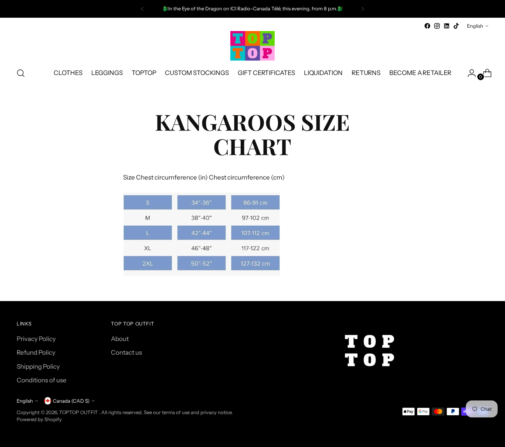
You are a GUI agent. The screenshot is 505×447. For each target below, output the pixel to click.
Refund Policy (36, 352)
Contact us (126, 352)
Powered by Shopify (39, 419)
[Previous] (142, 9)
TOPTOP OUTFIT (79, 412)
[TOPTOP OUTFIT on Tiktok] (456, 26)
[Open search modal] (20, 73)
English (475, 26)
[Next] (363, 9)
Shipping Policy (38, 366)
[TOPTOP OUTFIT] (252, 46)
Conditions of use (42, 380)
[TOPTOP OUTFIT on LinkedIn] (446, 26)
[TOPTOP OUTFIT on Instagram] (437, 26)
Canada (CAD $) (71, 401)
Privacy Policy (36, 338)
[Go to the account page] (468, 73)
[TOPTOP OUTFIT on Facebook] (427, 26)
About (120, 338)
